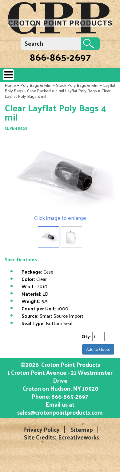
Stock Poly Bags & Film (77, 85)
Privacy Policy (41, 429)
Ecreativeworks (78, 437)
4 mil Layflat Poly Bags (76, 90)
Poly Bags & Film (35, 85)
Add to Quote (98, 349)
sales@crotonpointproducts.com (60, 412)
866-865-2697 (60, 57)
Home (10, 85)
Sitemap (81, 429)
